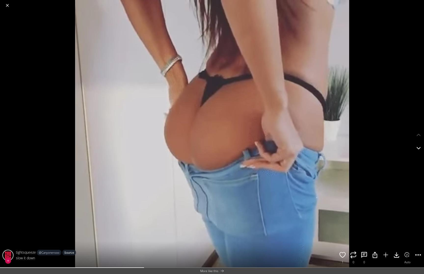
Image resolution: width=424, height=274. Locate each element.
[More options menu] (419, 3)
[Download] (396, 255)
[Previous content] (419, 135)
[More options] (418, 255)
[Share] (374, 255)
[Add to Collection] (385, 255)
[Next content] (419, 148)
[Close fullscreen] (7, 5)
